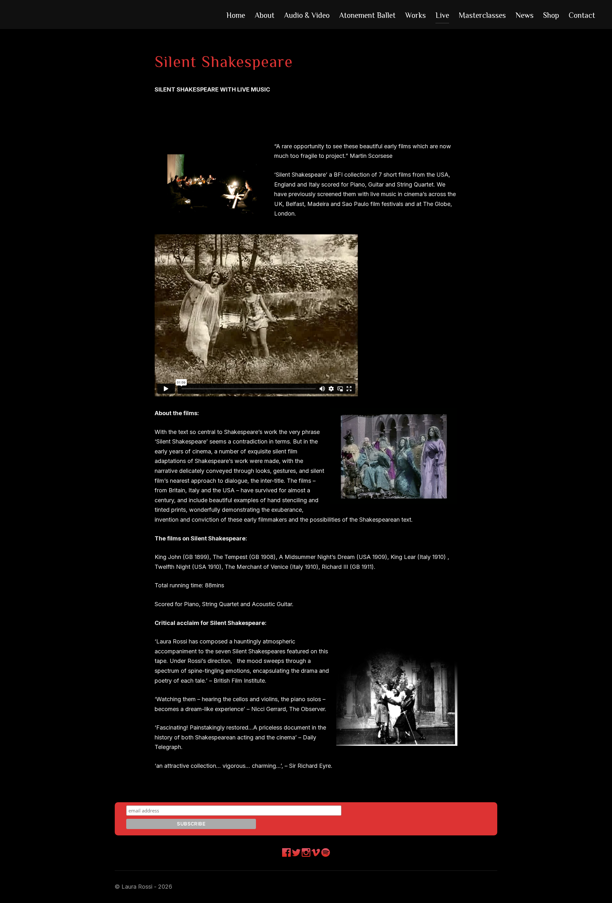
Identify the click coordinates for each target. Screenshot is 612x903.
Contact (582, 15)
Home (235, 15)
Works (415, 15)
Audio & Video (307, 15)
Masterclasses (482, 15)
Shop (551, 15)
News (524, 15)
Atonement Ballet (367, 15)
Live (442, 15)
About (264, 15)
